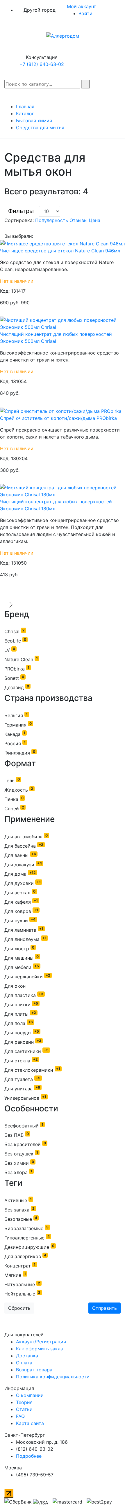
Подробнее (29, 1456)
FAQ (20, 1416)
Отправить (104, 1308)
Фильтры (21, 210)
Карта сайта (30, 1423)
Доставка (27, 1356)
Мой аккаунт (82, 6)
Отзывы (79, 220)
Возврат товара (34, 1370)
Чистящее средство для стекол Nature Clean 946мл (60, 251)
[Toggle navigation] (11, 605)
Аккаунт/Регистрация (41, 1342)
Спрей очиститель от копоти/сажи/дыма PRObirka (58, 418)
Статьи (24, 1409)
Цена (94, 220)
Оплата (24, 1363)
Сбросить (19, 1308)
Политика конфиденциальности (53, 1377)
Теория (24, 1402)
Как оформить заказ (39, 1349)
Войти (85, 13)
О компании (30, 1395)
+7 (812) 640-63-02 (41, 64)
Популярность (52, 220)
